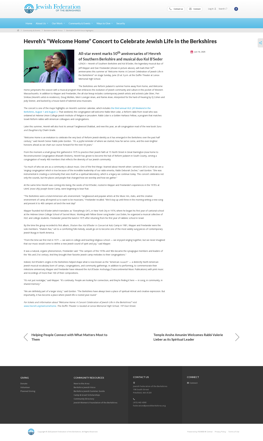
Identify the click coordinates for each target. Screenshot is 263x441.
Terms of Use (233, 431)
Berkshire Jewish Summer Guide (89, 391)
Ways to (103, 23)
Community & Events (31, 30)
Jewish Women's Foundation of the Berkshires (95, 402)
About (41, 23)
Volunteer (25, 387)
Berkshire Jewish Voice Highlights (79, 30)
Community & (79, 23)
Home (29, 23)
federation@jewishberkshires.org (149, 405)
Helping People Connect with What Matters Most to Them (69, 337)
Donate (23, 383)
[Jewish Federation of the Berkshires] (52, 9)
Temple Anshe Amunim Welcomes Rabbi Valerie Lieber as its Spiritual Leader (188, 337)
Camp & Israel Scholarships (87, 395)
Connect (197, 9)
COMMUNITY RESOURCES (89, 377)
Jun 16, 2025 (199, 51)
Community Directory (84, 398)
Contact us (178, 9)
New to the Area (81, 383)
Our (57, 23)
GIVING (24, 377)
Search (222, 8)
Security (120, 23)
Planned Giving (27, 391)
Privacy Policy (220, 431)
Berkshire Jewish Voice (53, 30)
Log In (211, 8)
